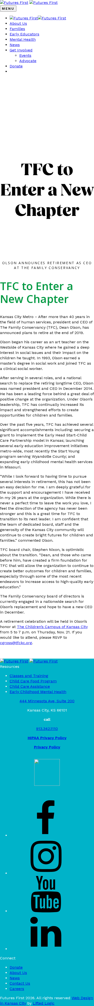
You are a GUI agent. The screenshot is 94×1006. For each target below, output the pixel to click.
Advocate (27, 60)
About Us (18, 23)
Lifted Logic (43, 1003)
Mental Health (23, 39)
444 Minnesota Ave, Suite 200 (47, 701)
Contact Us (20, 983)
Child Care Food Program (33, 681)
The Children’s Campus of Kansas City (52, 626)
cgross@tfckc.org (16, 642)
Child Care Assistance (30, 686)
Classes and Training (29, 675)
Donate (16, 66)
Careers (17, 988)
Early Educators (24, 34)
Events (25, 55)
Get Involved (21, 50)
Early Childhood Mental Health (38, 691)
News (15, 44)
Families (17, 28)
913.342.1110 (47, 728)
